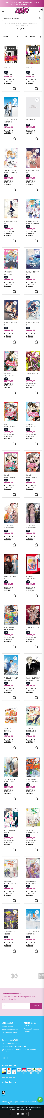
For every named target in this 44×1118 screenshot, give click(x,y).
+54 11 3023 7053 (12, 1043)
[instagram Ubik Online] (4, 1058)
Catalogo (13, 23)
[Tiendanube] (9, 1102)
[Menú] (6, 11)
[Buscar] (40, 18)
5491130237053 (12, 1040)
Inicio (6, 23)
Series (19, 23)
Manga (25, 23)
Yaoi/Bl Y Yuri (33, 23)
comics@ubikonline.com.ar (16, 1046)
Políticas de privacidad (10, 1029)
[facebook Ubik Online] (7, 1058)
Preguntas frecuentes (9, 1032)
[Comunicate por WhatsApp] (40, 1099)
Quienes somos (7, 1027)
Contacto (27, 1032)
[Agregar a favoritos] (15, 47)
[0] (40, 11)
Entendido (22, 1114)
